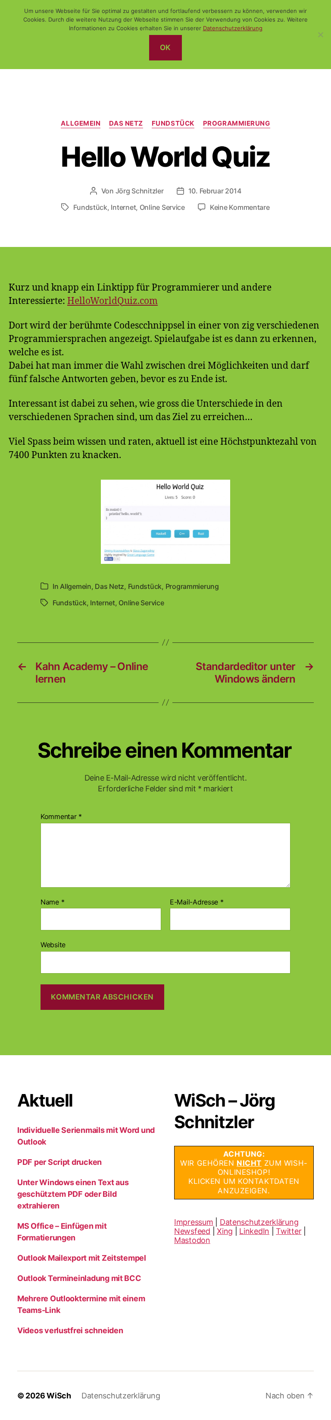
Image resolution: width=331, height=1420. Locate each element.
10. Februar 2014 (214, 191)
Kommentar (61, 817)
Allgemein (80, 123)
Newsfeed (192, 1231)
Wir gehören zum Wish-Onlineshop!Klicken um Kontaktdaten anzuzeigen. (243, 1172)
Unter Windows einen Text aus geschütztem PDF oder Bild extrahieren (72, 1194)
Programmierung (236, 123)
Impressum (193, 1222)
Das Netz (126, 123)
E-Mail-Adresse (197, 902)
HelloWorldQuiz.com (112, 301)
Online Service (162, 207)
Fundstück (173, 123)
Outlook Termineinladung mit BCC (79, 1278)
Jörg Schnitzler (140, 191)
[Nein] (320, 34)
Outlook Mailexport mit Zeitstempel (81, 1257)
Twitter (288, 1231)
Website (53, 944)
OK (165, 47)
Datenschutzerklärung (259, 1222)
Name (52, 902)
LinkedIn (254, 1231)
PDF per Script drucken (59, 1162)
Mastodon (192, 1240)
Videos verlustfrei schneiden (70, 1330)
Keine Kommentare (240, 207)
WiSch (59, 1395)
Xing (225, 1231)
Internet (123, 207)
